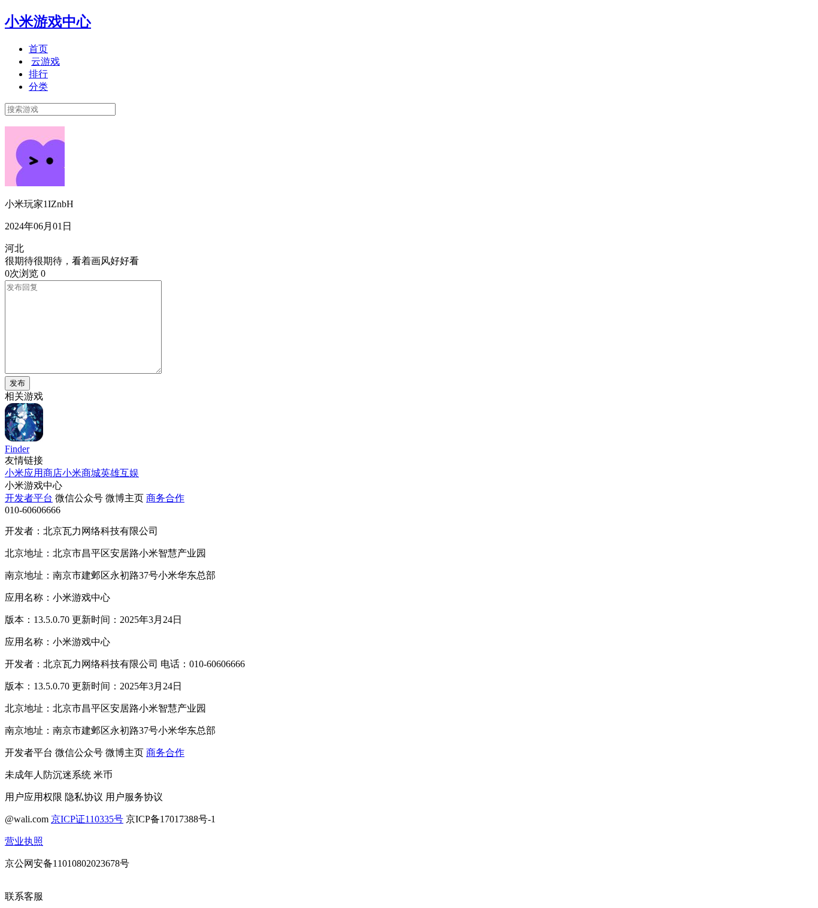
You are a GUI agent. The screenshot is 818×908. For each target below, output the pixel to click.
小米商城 (81, 473)
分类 (38, 86)
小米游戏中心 (48, 21)
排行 (38, 74)
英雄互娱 (120, 473)
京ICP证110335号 (87, 819)
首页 (38, 49)
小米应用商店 (33, 473)
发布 (17, 383)
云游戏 (45, 61)
